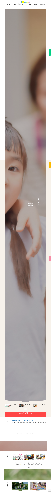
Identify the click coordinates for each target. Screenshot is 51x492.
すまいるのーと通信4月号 (41, 404)
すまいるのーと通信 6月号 (27, 404)
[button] (50, 52)
